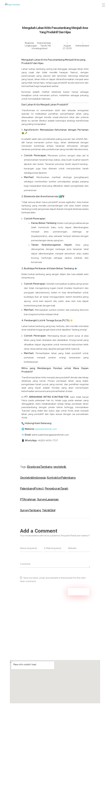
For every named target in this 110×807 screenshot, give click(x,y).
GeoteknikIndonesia (33, 477)
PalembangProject (32, 488)
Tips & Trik (45, 45)
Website (72, 548)
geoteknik (59, 467)
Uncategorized (39, 48)
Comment (25, 563)
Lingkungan (31, 45)
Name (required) (28, 548)
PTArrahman (28, 499)
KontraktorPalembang (61, 477)
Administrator (82, 45)
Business (29, 43)
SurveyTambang (30, 510)
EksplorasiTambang (39, 467)
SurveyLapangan (48, 499)
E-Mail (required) (52, 548)
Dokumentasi (44, 43)
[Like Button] (81, 488)
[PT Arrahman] (16, 6)
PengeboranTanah (56, 488)
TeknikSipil (48, 510)
